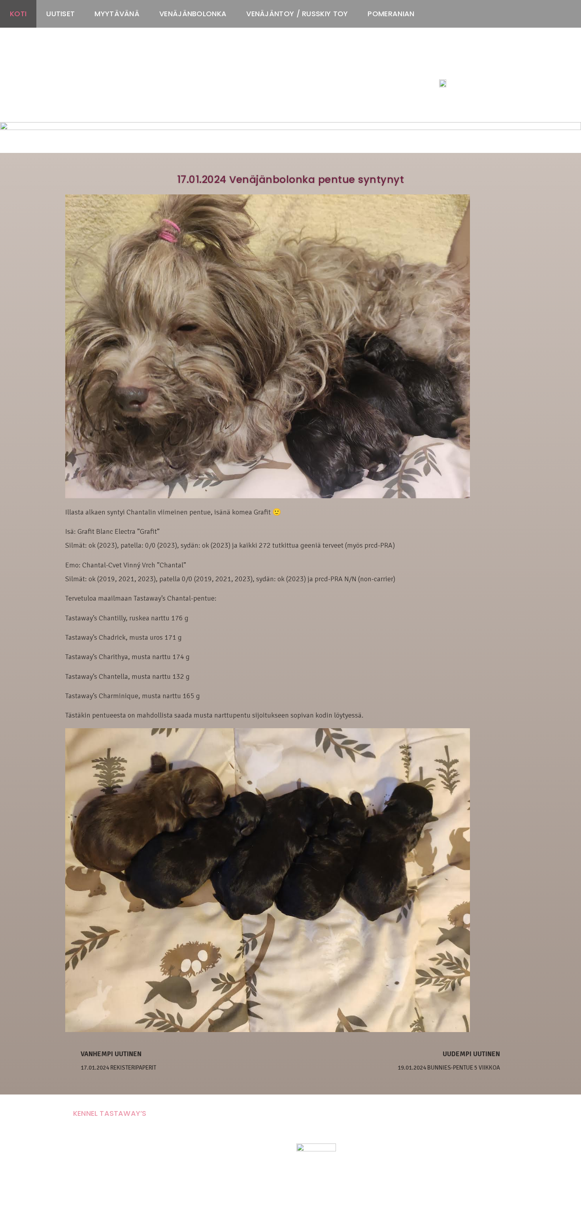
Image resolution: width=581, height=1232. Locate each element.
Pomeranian (391, 14)
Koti (18, 14)
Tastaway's (454, 67)
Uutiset (60, 14)
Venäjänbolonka (192, 14)
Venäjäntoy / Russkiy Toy (297, 14)
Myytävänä (117, 14)
